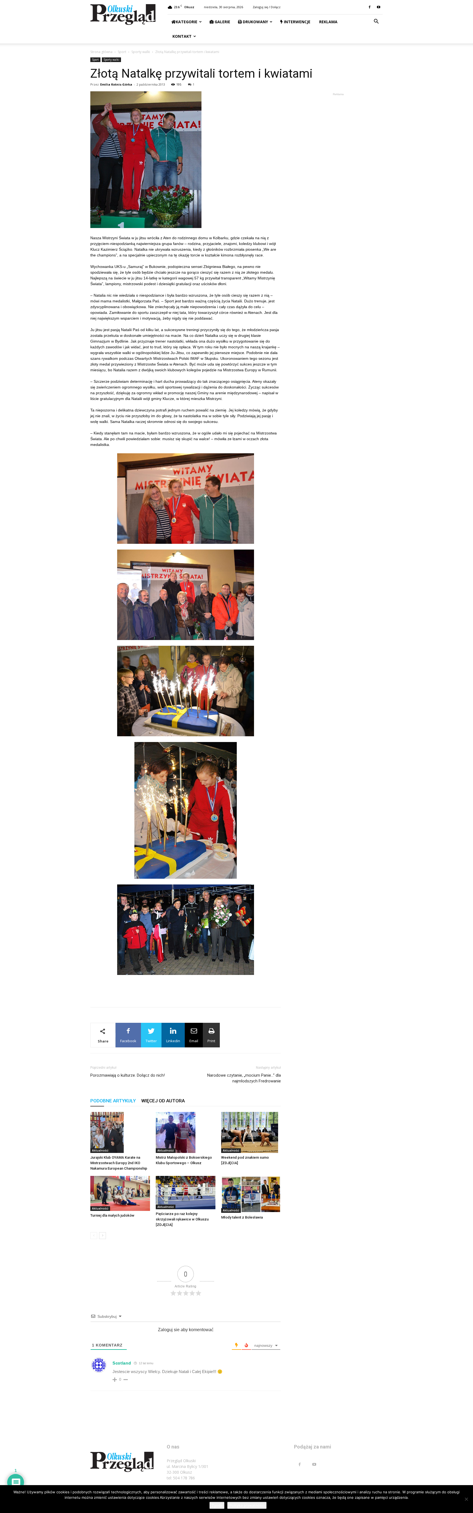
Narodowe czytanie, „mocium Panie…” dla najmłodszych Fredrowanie (244, 1078)
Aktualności (100, 1150)
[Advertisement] (186, 989)
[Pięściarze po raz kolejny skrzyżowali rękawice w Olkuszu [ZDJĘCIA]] (185, 1193)
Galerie (222, 21)
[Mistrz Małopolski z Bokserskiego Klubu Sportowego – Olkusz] (185, 1132)
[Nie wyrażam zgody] (466, 1499)
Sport (122, 51)
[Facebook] (369, 7)
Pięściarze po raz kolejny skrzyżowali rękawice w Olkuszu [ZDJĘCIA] (182, 1219)
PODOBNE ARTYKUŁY (113, 1100)
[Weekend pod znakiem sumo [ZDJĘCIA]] (251, 1132)
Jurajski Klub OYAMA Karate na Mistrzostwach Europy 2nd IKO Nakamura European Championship (118, 1162)
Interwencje (296, 21)
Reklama (328, 21)
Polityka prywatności (246, 1505)
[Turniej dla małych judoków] (120, 1193)
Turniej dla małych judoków (112, 1215)
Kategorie (186, 21)
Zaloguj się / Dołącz (267, 7)
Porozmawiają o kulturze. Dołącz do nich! (127, 1075)
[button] (376, 22)
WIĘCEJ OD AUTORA (163, 1100)
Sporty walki (140, 51)
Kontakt (181, 36)
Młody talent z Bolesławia (242, 1217)
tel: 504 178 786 (181, 1477)
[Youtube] (378, 7)
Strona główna (101, 51)
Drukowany (255, 21)
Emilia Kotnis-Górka (116, 84)
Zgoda (217, 1505)
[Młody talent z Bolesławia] (251, 1194)
